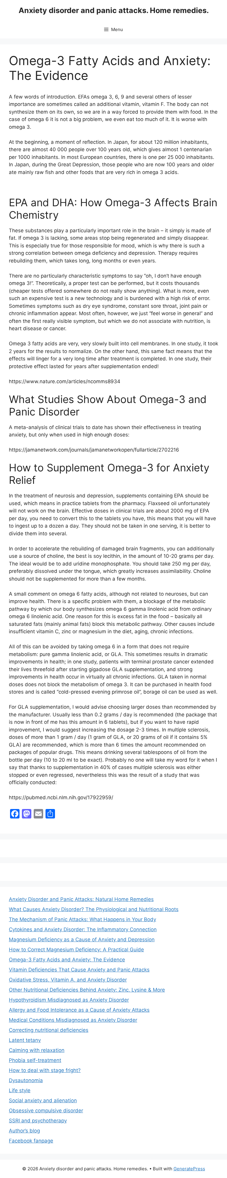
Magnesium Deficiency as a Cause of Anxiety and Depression (82, 939)
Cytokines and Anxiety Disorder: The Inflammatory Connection (83, 929)
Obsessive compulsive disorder (46, 1110)
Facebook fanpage (31, 1141)
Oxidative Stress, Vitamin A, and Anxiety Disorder (68, 980)
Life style (19, 1090)
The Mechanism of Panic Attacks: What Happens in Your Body (82, 919)
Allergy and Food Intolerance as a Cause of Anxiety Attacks (79, 1010)
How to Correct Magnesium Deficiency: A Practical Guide (76, 950)
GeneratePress (189, 1168)
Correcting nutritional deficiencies (48, 1030)
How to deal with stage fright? (45, 1070)
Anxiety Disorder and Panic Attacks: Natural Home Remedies (81, 899)
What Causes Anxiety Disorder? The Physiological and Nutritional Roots (94, 909)
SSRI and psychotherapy (38, 1121)
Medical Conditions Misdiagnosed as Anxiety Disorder (73, 1020)
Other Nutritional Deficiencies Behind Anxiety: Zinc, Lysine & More (87, 990)
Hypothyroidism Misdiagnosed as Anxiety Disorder (69, 1000)
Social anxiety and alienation (43, 1100)
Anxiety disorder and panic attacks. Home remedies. (114, 10)
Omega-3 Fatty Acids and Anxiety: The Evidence (67, 960)
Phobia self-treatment (35, 1060)
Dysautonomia (26, 1080)
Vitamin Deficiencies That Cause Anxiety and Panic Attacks (79, 970)
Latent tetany (25, 1040)
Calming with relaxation (36, 1050)
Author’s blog (24, 1131)
